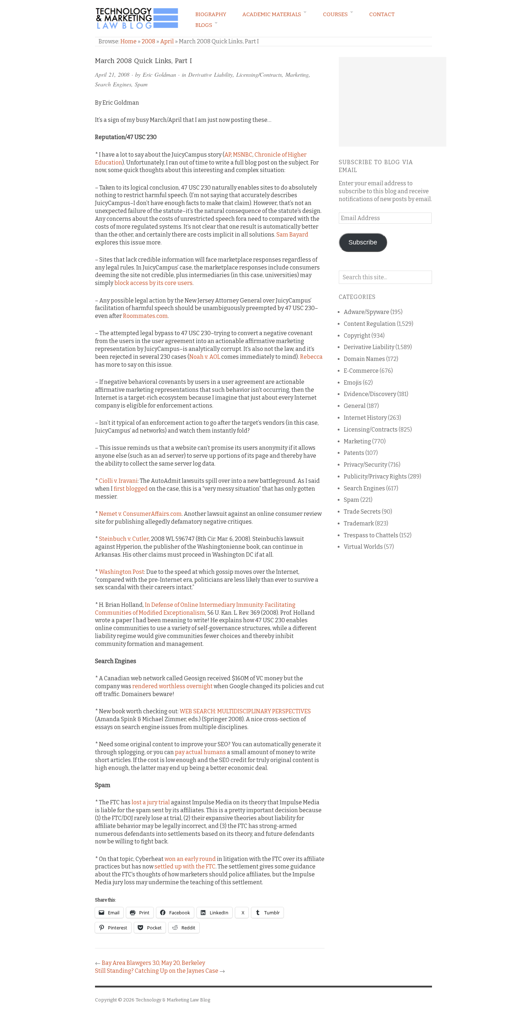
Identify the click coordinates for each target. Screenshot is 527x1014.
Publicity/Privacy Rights (375, 476)
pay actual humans (200, 752)
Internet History (365, 417)
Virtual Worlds (363, 546)
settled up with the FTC (185, 866)
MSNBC (242, 154)
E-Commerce (361, 370)
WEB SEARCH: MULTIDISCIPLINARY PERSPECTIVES (245, 711)
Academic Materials (271, 14)
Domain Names (364, 359)
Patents (354, 452)
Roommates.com (145, 316)
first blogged (131, 488)
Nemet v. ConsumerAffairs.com (140, 513)
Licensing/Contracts (259, 74)
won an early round (190, 859)
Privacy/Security (365, 464)
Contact (382, 14)
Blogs (203, 25)
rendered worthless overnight (172, 686)
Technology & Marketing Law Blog (173, 1000)
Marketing (297, 74)
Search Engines (113, 84)
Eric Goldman (159, 74)
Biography (210, 14)
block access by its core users (153, 283)
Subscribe (362, 242)
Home (128, 41)
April (167, 41)
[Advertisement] (392, 102)
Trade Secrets (362, 511)
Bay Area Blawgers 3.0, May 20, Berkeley (153, 963)
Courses (335, 14)
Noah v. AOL (204, 356)
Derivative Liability (210, 74)
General (355, 406)
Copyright (357, 335)
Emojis (353, 382)
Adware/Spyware (366, 312)
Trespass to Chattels (371, 535)
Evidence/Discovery (370, 394)
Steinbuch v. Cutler (124, 538)
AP (227, 154)
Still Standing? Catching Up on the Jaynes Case (156, 970)
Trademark (359, 523)
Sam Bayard (292, 234)
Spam (141, 84)
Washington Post (121, 571)
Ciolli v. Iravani (118, 480)
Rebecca (311, 356)
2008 (148, 41)
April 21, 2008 (112, 74)
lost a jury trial (151, 802)
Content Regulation (370, 323)
